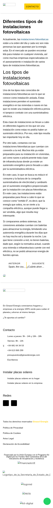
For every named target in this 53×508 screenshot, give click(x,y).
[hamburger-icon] (46, 7)
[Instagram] (14, 403)
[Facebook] (6, 403)
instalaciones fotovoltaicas (34, 39)
